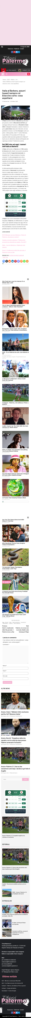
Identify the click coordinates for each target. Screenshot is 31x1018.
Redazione (10, 48)
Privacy (1, 1010)
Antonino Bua (6, 101)
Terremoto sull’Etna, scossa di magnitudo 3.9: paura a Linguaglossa (20, 932)
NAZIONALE (5, 623)
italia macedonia (16, 622)
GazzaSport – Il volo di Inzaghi (9, 990)
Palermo (11, 623)
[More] (27, 261)
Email (4, 671)
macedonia (23, 622)
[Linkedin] (12, 261)
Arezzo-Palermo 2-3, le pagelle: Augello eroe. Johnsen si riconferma (13, 836)
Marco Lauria (14, 972)
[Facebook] (3, 261)
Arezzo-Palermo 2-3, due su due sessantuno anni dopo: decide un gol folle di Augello (15, 768)
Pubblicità (16, 48)
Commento (6, 644)
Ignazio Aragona (15, 970)
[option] (15, 829)
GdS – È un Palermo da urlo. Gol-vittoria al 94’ (12, 983)
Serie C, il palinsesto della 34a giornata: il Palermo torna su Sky (8, 629)
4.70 (16, 206)
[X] (6, 261)
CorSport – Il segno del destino (18, 70)
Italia (10, 622)
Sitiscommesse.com (15, 810)
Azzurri (6, 622)
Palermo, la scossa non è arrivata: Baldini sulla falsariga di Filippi (22, 629)
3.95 (13, 206)
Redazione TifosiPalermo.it (16, 716)
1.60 (9, 206)
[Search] (26, 74)
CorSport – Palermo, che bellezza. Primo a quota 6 (14, 985)
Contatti (22, 48)
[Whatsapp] (24, 261)
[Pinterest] (15, 261)
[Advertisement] (15, 30)
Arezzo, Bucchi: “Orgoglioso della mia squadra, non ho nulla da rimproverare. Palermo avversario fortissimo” (13, 740)
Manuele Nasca (13, 772)
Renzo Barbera (17, 623)
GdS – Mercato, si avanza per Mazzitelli (11, 980)
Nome (5, 665)
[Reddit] (9, 261)
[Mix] (21, 261)
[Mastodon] (18, 261)
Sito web (5, 676)
